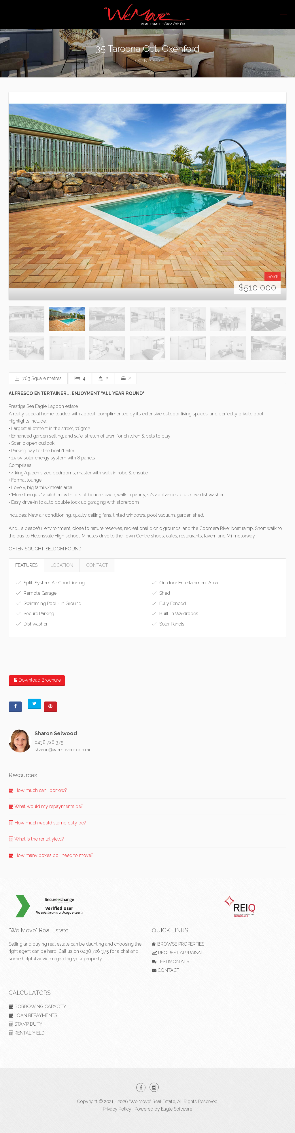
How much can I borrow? (40, 790)
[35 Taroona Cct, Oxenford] (147, 196)
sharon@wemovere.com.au (63, 749)
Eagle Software (176, 1109)
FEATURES (26, 565)
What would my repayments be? (48, 806)
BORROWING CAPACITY (39, 1006)
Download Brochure (39, 680)
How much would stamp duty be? (50, 823)
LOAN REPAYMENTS (35, 1015)
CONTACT (97, 565)
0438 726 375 (49, 742)
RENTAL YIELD (29, 1033)
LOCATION (61, 565)
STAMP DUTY (27, 1024)
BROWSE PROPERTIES (180, 944)
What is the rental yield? (39, 839)
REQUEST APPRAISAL (180, 952)
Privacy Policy (117, 1109)
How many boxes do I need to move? (53, 855)
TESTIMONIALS (172, 961)
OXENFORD (147, 60)
